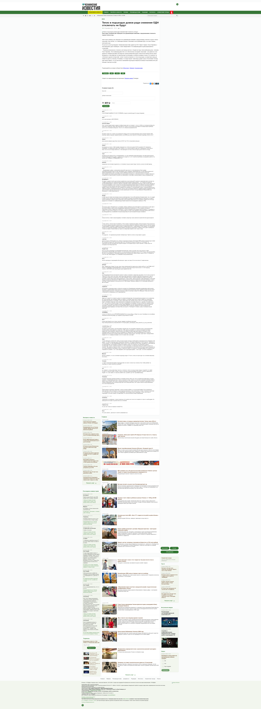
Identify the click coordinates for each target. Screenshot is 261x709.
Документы (126, 678)
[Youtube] (90, 16)
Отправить (106, 106)
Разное (159, 678)
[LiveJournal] (158, 83)
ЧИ (103, 28)
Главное (106, 12)
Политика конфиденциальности (88, 702)
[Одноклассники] (152, 83)
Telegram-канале (129, 78)
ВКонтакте (126, 68)
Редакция (145, 12)
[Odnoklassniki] (88, 16)
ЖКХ (103, 19)
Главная (102, 678)
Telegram (132, 68)
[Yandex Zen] (86, 16)
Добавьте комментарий (106, 95)
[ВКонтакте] (150, 83)
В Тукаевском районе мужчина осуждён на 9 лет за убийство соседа (90, 579)
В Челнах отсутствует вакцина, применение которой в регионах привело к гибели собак (91, 566)
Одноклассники (139, 68)
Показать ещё (90, 483)
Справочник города (163, 12)
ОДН (123, 73)
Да (165, 660)
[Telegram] (94, 16)
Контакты (152, 12)
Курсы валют (165, 548)
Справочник (150, 678)
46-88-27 (99, 690)
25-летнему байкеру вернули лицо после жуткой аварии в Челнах (91, 633)
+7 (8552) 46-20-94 (93, 690)
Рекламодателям (135, 12)
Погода (174, 548)
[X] (156, 83)
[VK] (83, 16)
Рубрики (125, 12)
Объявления (169, 552)
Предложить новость (95, 12)
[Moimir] (92, 16)
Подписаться (91, 647)
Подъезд (105, 73)
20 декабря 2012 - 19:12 (110, 28)
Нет (165, 663)
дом (112, 73)
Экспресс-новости (116, 12)
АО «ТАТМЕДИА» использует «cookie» (89, 700)
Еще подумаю (167, 666)
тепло (117, 73)
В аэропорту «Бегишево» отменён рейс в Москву (91, 512)
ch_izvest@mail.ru (88, 692)
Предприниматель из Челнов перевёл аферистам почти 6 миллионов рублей (90, 523)
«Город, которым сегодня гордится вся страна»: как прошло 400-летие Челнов (89, 501)
